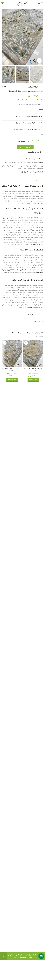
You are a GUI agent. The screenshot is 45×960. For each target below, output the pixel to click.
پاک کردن (39, 134)
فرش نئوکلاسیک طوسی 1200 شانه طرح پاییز (12, 370)
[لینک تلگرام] (22, 172)
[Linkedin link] (25, 172)
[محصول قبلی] (7, 87)
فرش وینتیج (22, 168)
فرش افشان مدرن (9, 218)
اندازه (41, 109)
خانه (42, 87)
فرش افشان (33, 166)
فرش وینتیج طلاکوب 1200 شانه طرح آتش (33, 370)
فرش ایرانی (7, 162)
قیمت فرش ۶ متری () (28, 116)
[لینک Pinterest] (27, 172)
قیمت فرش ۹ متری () (28, 123)
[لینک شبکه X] (30, 172)
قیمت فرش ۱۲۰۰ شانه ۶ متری (17, 270)
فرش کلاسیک (11, 166)
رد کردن (3, 956)
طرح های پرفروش (32, 87)
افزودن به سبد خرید (25, 147)
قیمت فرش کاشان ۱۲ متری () (26, 130)
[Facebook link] (33, 172)
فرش (32, 307)
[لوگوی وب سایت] (22, 3)
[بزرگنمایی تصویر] (39, 60)
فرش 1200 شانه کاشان (19, 162)
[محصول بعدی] (3, 87)
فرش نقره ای (31, 168)
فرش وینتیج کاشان (37, 245)
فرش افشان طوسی (22, 166)
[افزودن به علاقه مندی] (26, 343)
